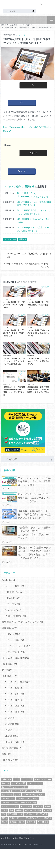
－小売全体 (11, 736)
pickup (37, 779)
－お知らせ (12, 634)
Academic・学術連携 (16, 658)
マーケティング (8, 799)
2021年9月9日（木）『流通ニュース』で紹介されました (33, 229)
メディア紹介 (26, 806)
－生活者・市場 (13, 741)
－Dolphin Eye (13, 592)
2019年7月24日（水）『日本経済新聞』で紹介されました (26, 265)
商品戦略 (28, 810)
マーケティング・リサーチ (27, 799)
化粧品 (47, 806)
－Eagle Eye (12, 598)
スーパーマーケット (10, 787)
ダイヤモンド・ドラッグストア (14, 791)
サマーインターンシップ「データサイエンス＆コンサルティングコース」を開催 (26, 499)
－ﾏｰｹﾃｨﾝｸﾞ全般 (13, 688)
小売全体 (28, 814)
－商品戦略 (11, 724)
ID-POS (16, 779)
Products (9, 580)
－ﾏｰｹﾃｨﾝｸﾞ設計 (13, 706)
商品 (11, 810)
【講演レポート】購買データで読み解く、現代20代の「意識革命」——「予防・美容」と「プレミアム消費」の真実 (26, 554)
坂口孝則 (47, 810)
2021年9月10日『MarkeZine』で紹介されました (33, 220)
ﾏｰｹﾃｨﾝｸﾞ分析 (43, 822)
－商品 (9, 718)
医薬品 (4, 810)
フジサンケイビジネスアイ (33, 795)
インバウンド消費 (18, 783)
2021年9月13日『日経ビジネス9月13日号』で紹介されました (34, 203)
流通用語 (9, 676)
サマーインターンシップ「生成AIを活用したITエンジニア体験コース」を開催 (26, 483)
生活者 (4, 822)
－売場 (9, 730)
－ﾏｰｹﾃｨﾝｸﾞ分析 (13, 694)
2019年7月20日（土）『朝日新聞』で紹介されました (28, 255)
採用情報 (10, 664)
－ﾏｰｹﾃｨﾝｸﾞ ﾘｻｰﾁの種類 (16, 682)
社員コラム (11, 759)
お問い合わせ (41, 4)
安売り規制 (12, 814)
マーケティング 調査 (10, 806)
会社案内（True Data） (26, 838)
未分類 (7, 670)
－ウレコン (12, 604)
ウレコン (31, 783)
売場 (4, 814)
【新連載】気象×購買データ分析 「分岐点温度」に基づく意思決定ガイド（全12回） (26, 516)
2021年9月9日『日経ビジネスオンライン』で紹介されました (34, 212)
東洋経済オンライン (34, 818)
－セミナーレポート (18, 646)
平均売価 (43, 814)
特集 (6, 753)
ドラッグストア (35, 791)
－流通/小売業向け (14, 616)
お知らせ (5, 783)
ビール (17, 795)
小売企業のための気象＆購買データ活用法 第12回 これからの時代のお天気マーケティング (26, 534)
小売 (21, 814)
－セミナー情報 (13, 640)
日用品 (4, 818)
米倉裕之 (13, 822)
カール (40, 783)
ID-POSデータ (27, 779)
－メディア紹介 (12, 186)
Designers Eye (13, 610)
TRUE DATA (46, 779)
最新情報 (29, 186)
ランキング (37, 806)
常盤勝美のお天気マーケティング (22, 622)
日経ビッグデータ (17, 818)
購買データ (31, 822)
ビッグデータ (7, 795)
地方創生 (37, 810)
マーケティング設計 (28, 802)
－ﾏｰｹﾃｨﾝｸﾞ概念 (13, 700)
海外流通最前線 (11, 747)
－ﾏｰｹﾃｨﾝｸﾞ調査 (13, 712)
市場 (36, 814)
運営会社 (6, 838)
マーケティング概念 (10, 802)
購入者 (21, 822)
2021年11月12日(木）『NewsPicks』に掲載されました (32, 195)
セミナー (23, 787)
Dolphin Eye (6, 779)
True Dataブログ (20, 844)
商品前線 (19, 810)
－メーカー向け (13, 586)
